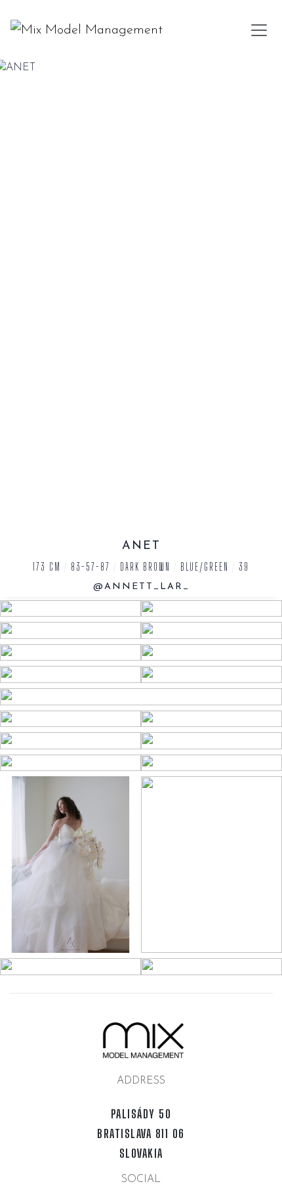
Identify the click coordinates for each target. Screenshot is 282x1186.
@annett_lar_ (141, 587)
